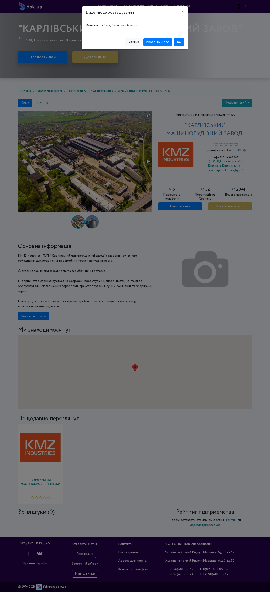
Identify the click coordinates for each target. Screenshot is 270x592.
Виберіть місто (157, 42)
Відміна (133, 42)
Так (178, 42)
